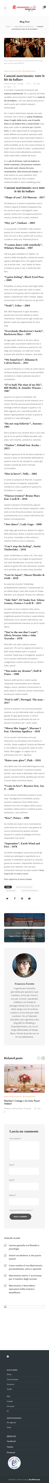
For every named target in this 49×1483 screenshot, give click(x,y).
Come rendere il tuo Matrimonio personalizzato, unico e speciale (25, 1267)
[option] (24, 1088)
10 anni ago (27, 1108)
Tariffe (9, 1389)
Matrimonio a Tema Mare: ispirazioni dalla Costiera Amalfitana (22, 1289)
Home (8, 26)
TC (8, 1411)
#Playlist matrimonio (30, 891)
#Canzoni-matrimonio (24, 887)
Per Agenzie (11, 1422)
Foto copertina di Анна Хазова (18, 879)
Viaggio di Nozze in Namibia (23, 921)
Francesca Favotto (10, 84)
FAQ (8, 1396)
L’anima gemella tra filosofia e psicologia (24, 1247)
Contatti (10, 1401)
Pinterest (11, 1452)
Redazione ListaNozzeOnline (13, 1108)
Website (12, 1195)
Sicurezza (10, 1384)
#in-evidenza (11, 891)
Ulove (9, 1427)
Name (11, 1165)
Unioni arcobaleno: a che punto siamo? (25, 1257)
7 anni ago (20, 84)
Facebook (11, 1441)
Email (11, 1180)
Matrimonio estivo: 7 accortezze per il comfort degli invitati (25, 1277)
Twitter (10, 1446)
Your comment (15, 1138)
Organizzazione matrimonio (23, 26)
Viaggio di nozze (23, 919)
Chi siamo (10, 1406)
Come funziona (12, 1379)
